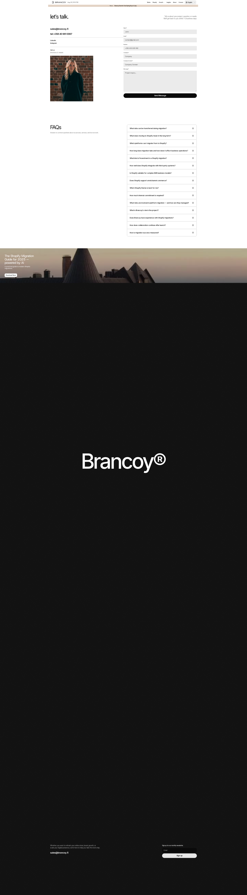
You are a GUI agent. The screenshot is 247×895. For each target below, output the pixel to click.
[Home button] (59, 2)
